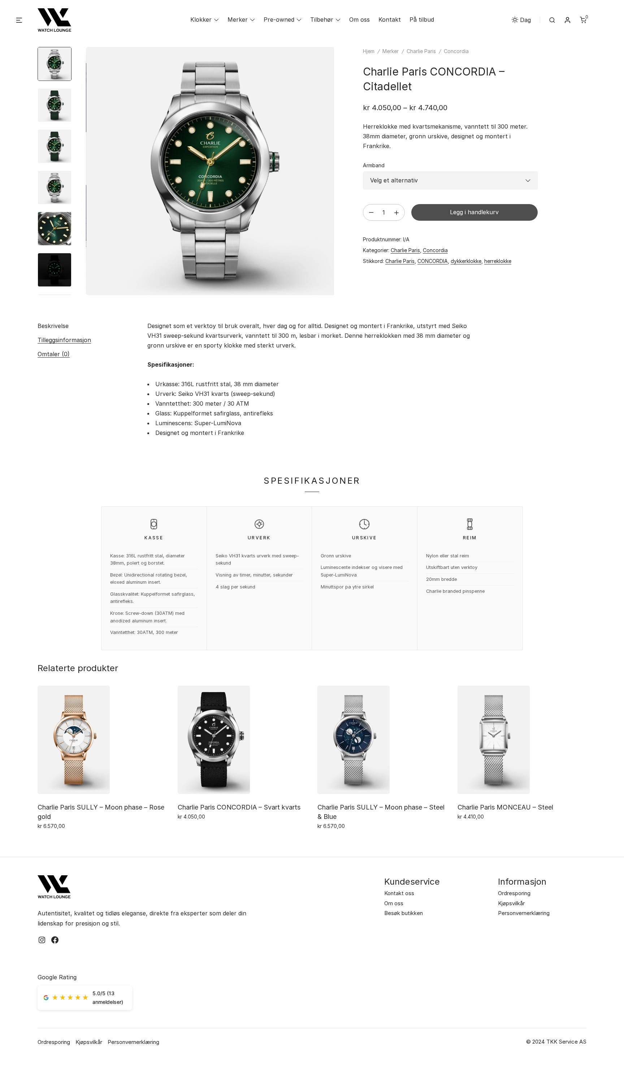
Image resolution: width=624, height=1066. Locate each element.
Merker (238, 19)
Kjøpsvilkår (511, 903)
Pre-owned (279, 19)
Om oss (359, 19)
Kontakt (389, 19)
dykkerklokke (466, 261)
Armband (374, 165)
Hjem (368, 51)
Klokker (201, 19)
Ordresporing (514, 893)
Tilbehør (321, 19)
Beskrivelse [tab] (53, 325)
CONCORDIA (432, 261)
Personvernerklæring (524, 913)
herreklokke (497, 261)
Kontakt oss (399, 893)
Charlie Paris (421, 51)
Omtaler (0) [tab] (54, 354)
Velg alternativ (58, 841)
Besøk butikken (403, 913)
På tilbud (422, 19)
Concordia (456, 51)
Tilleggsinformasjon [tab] (64, 340)
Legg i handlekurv (474, 212)
